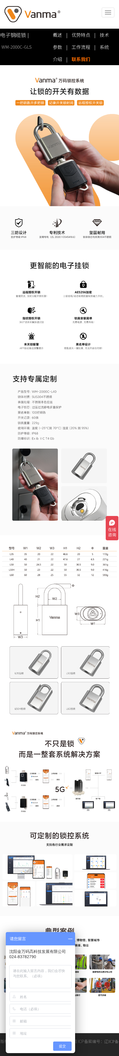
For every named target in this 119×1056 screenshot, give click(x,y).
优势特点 (81, 34)
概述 (57, 34)
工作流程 (81, 46)
